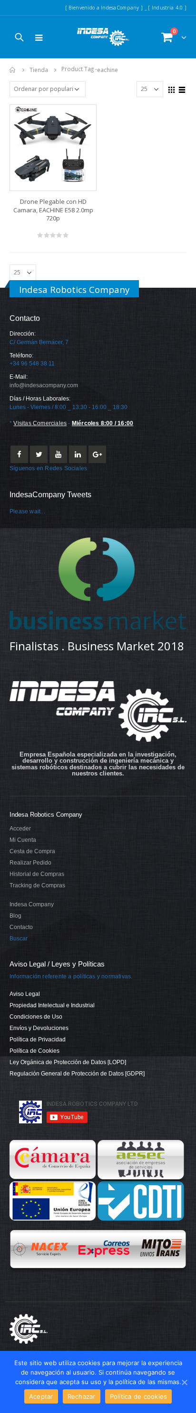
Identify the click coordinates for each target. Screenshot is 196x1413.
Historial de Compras (37, 874)
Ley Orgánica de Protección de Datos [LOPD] (68, 1062)
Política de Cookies (34, 1051)
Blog (15, 915)
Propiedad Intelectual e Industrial (52, 1005)
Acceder (20, 828)
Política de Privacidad (38, 1039)
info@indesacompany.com (44, 385)
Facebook (19, 454)
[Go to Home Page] (13, 69)
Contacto (21, 927)
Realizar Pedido (30, 862)
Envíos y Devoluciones (39, 1028)
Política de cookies (138, 1396)
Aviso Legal (25, 994)
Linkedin (78, 454)
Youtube (58, 454)
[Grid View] (171, 88)
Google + (97, 454)
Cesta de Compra (32, 851)
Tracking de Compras (37, 885)
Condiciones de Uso (36, 1016)
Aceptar (41, 1396)
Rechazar (82, 1396)
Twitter (39, 454)
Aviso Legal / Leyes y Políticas (57, 964)
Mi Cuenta (23, 840)
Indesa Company (32, 904)
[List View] (182, 88)
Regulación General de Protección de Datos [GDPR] (77, 1073)
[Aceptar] (184, 1382)
